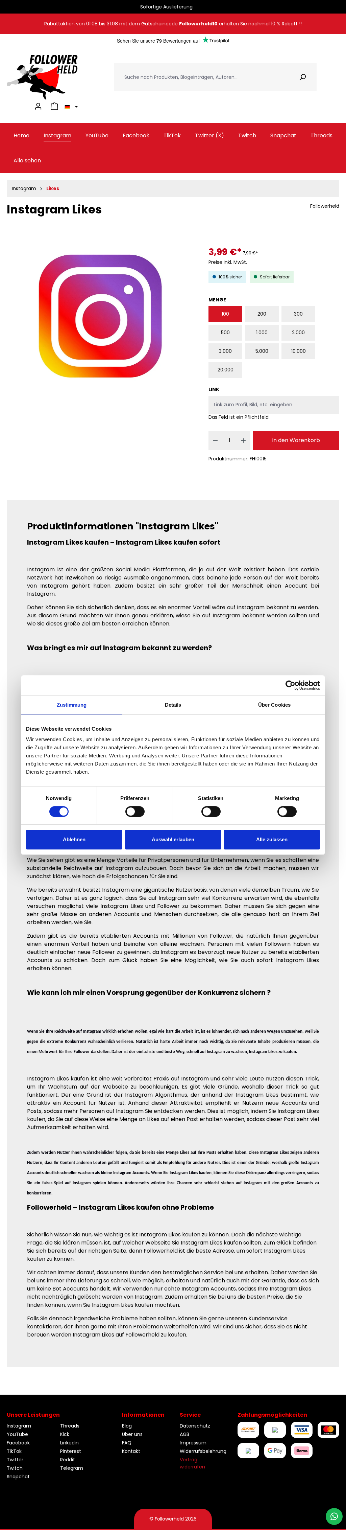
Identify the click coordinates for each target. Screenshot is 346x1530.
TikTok (14, 1451)
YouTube (17, 1434)
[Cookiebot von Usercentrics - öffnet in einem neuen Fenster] (290, 685)
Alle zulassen (272, 839)
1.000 (262, 332)
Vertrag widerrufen (192, 1463)
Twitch (15, 1468)
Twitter (15, 1459)
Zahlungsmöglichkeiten (272, 1415)
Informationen (143, 1415)
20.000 (225, 369)
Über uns (132, 1434)
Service (190, 1415)
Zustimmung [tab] (72, 705)
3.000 (225, 351)
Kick (64, 1434)
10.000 (298, 351)
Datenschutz (195, 1425)
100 (225, 314)
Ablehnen (74, 839)
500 (225, 332)
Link (213, 389)
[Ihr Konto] (38, 106)
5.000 (261, 351)
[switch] (135, 811)
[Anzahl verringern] (215, 440)
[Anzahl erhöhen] (243, 440)
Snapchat (18, 1476)
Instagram (19, 1425)
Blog (127, 1425)
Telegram (71, 1468)
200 (261, 314)
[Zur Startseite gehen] (42, 77)
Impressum (193, 1442)
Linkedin (69, 1442)
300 (298, 314)
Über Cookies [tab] (274, 705)
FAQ (126, 1442)
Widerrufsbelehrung (203, 1451)
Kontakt (131, 1451)
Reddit (67, 1459)
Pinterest (70, 1451)
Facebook (18, 1442)
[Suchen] (303, 77)
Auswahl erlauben (173, 839)
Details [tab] (173, 705)
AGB (184, 1434)
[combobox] (201, 77)
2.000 (298, 332)
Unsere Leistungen (33, 1415)
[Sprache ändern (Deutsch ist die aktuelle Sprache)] (70, 106)
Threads (69, 1425)
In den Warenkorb (296, 440)
